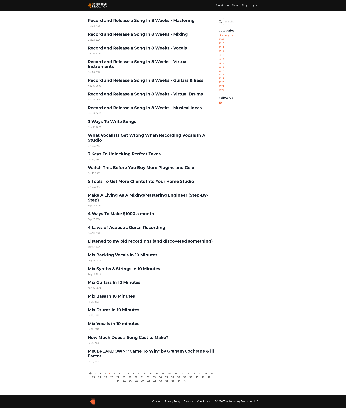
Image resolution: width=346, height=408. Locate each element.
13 (157, 373)
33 (154, 377)
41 (203, 377)
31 (142, 377)
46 (136, 381)
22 (211, 373)
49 (154, 381)
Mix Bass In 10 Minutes (111, 296)
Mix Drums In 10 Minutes (113, 310)
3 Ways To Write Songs (112, 121)
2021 (221, 86)
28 (123, 377)
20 (199, 373)
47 (142, 381)
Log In (253, 5)
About (235, 5)
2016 (221, 66)
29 (130, 377)
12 (151, 373)
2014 (221, 58)
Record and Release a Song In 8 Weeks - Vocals (137, 48)
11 (145, 373)
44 (124, 381)
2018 (221, 74)
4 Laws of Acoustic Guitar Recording (126, 227)
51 (166, 381)
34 (160, 377)
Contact (157, 401)
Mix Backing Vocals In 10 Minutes (122, 255)
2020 (221, 82)
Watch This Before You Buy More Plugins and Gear (141, 167)
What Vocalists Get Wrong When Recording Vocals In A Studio (146, 138)
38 (184, 377)
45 (130, 381)
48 (148, 381)
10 (138, 373)
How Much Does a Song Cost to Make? (128, 337)
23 (93, 377)
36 (172, 377)
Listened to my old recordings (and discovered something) (150, 241)
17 (181, 373)
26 (111, 377)
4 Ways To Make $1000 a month (121, 213)
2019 (221, 78)
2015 (221, 62)
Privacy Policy (173, 401)
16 (175, 373)
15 (169, 373)
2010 (221, 43)
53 (178, 381)
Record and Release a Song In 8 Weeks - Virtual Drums (145, 94)
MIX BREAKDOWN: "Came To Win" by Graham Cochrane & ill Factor (151, 354)
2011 (221, 47)
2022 (221, 90)
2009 (221, 39)
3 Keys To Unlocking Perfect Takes (124, 154)
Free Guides (222, 5)
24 (99, 377)
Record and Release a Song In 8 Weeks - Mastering (141, 20)
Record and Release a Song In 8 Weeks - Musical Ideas (145, 107)
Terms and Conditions (197, 401)
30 (136, 377)
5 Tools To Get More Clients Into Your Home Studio (141, 181)
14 (163, 373)
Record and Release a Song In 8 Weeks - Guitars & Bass (145, 80)
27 (117, 377)
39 (190, 377)
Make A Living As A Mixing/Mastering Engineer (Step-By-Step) (148, 198)
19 (193, 373)
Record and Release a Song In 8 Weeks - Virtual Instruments (138, 64)
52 (172, 381)
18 (187, 373)
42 (209, 377)
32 (148, 377)
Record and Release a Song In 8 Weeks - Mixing (138, 34)
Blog (244, 5)
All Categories (227, 35)
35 (166, 377)
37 (178, 377)
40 (196, 377)
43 (118, 381)
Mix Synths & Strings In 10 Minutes (124, 268)
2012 (221, 51)
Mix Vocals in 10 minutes (113, 323)
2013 (221, 55)
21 (205, 373)
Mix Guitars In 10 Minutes (114, 282)
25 (105, 377)
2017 (221, 70)
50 (160, 381)
